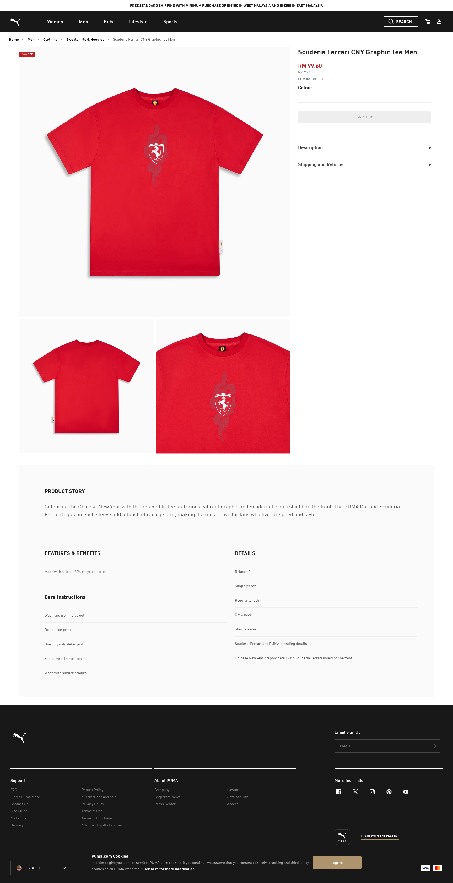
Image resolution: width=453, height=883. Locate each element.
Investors (232, 789)
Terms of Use (92, 811)
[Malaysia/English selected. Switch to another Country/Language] (40, 868)
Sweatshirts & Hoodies (85, 39)
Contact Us (19, 804)
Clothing (50, 39)
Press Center (165, 804)
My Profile (18, 818)
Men (31, 39)
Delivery (16, 825)
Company (161, 789)
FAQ (13, 789)
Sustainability (236, 796)
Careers (231, 804)
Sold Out (365, 116)
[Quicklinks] (439, 21)
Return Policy (92, 789)
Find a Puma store (25, 796)
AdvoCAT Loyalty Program (102, 825)
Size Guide (18, 811)
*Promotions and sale (99, 796)
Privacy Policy (93, 804)
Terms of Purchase (97, 818)
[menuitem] (55, 21)
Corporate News (167, 796)
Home (14, 39)
